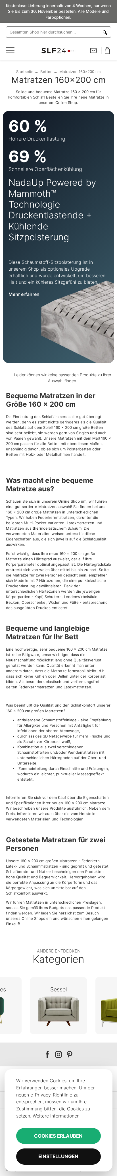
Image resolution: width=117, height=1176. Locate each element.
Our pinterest (69, 1054)
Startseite (25, 71)
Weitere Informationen (56, 1116)
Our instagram (58, 1054)
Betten (46, 71)
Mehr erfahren (24, 294)
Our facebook (47, 1054)
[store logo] (58, 50)
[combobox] (58, 32)
